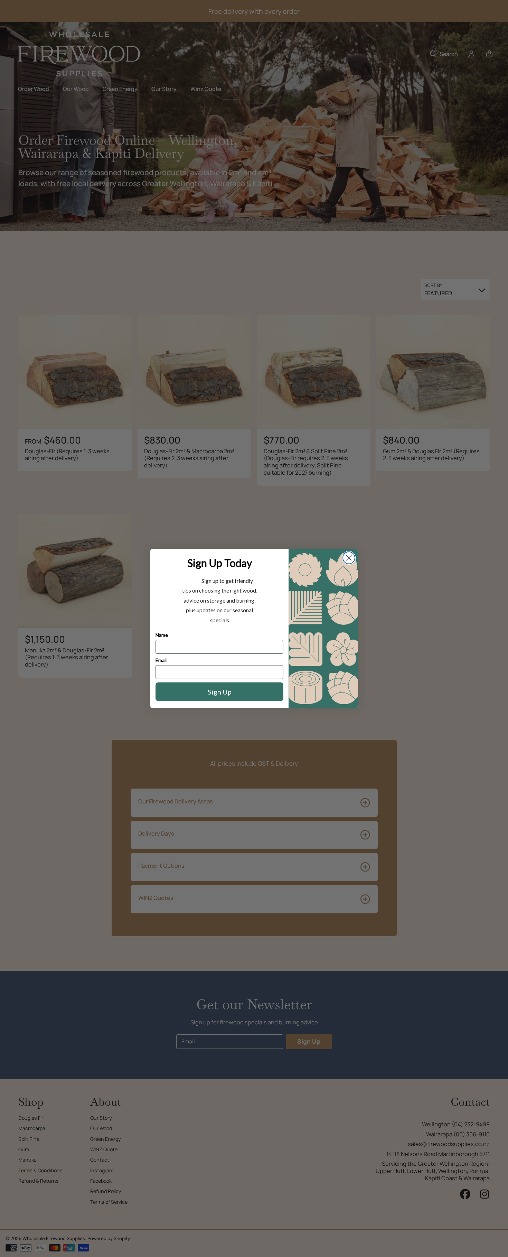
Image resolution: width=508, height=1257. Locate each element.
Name (162, 635)
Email (161, 660)
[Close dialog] (349, 558)
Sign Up (220, 692)
